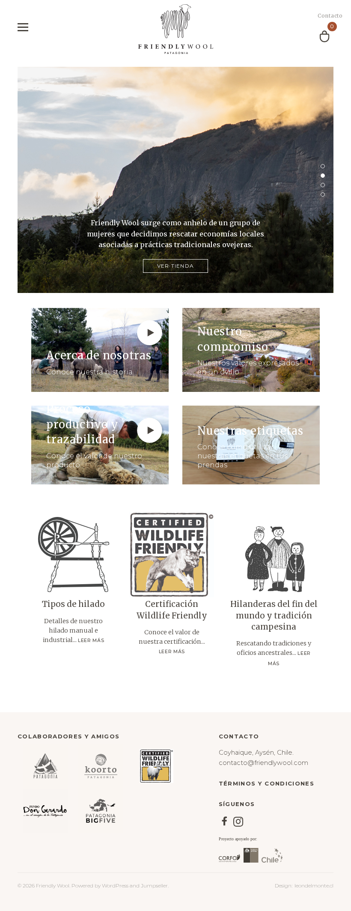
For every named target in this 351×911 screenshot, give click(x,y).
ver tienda (175, 266)
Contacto (325, 15)
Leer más (91, 640)
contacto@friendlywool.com (263, 763)
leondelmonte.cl (313, 885)
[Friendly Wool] (175, 29)
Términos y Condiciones (266, 783)
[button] (323, 166)
